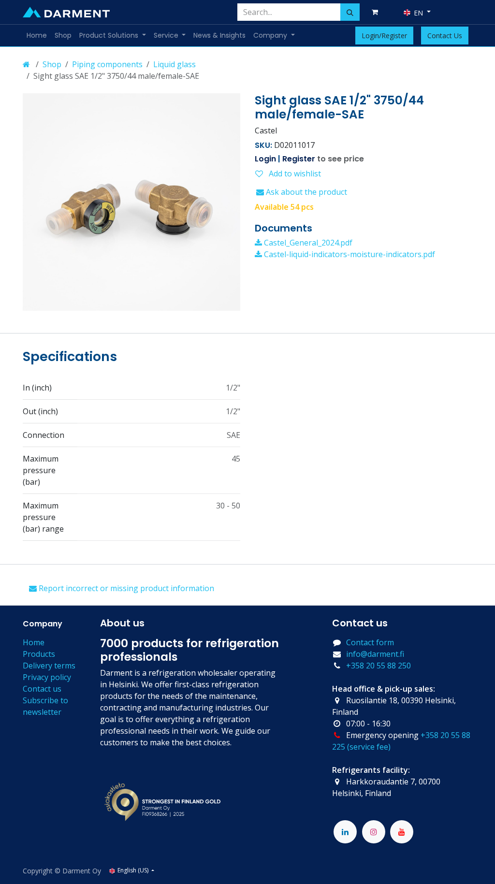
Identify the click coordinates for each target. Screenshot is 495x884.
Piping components (107, 64)
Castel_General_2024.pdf (307, 242)
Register (298, 158)
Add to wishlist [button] (294, 173)
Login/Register (384, 35)
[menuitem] (37, 35)
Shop (52, 64)
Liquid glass (174, 64)
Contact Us (444, 35)
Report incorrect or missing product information (125, 588)
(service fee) (369, 746)
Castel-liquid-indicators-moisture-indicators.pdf (348, 254)
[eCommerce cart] (377, 12)
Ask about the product (305, 192)
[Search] (350, 12)
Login (265, 158)
